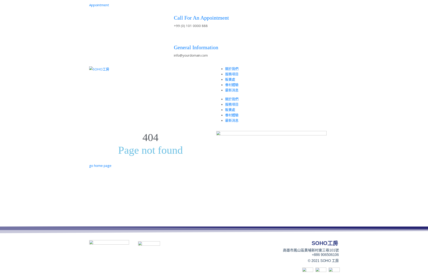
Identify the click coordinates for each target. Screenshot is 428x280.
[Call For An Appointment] (179, 7)
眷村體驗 (232, 84)
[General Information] (179, 37)
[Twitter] (288, 7)
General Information (196, 47)
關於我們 (232, 68)
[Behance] (276, 7)
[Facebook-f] (264, 7)
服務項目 (232, 74)
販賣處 (230, 79)
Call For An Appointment (201, 18)
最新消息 (232, 90)
